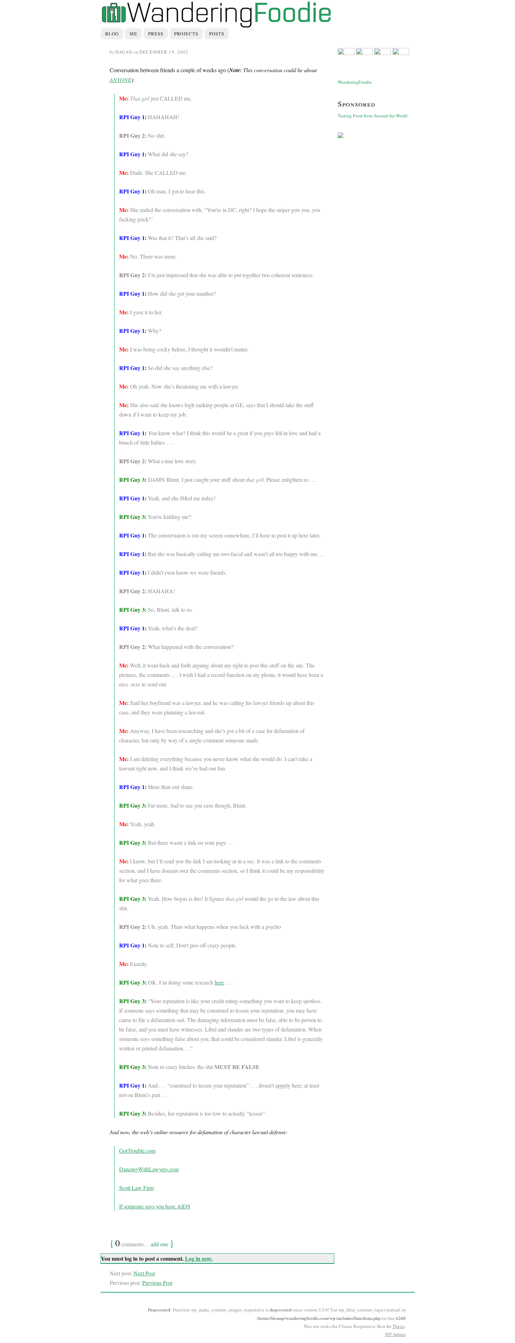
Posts (216, 33)
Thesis (398, 1326)
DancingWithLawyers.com (149, 1169)
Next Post (144, 1273)
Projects (186, 33)
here (219, 982)
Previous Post (157, 1282)
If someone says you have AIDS (154, 1206)
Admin (395, 1334)
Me (133, 33)
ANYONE (120, 79)
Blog (112, 33)
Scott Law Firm (136, 1187)
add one (159, 1244)
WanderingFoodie (355, 82)
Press (155, 33)
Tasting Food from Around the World (372, 115)
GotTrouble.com (137, 1150)
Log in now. (199, 1258)
